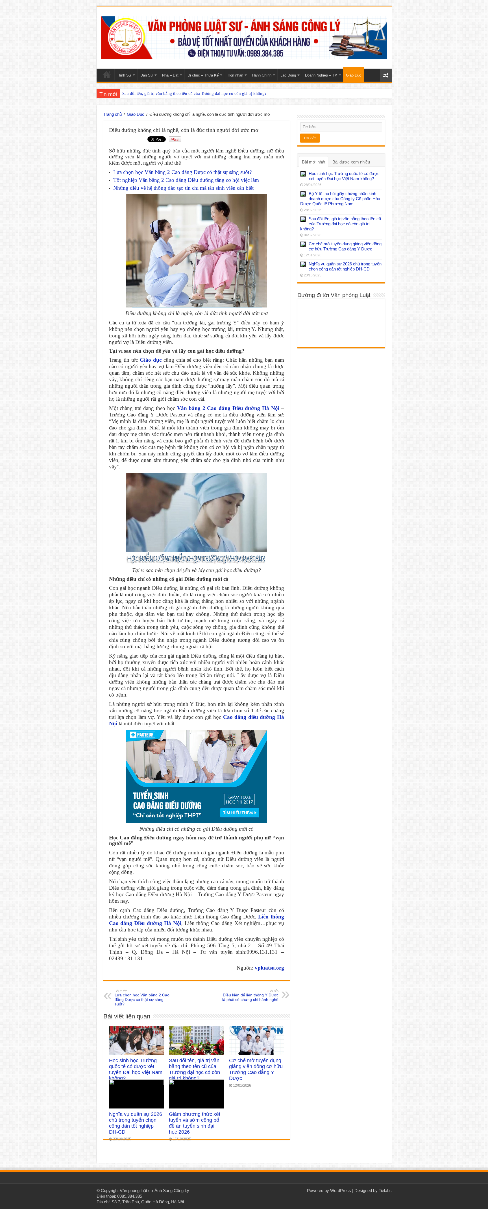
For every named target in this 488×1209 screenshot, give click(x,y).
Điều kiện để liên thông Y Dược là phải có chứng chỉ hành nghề (250, 995)
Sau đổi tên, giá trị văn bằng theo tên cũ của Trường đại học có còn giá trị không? (194, 93)
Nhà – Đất (170, 75)
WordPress (340, 1190)
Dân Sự (146, 75)
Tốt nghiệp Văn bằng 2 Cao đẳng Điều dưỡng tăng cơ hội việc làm (186, 180)
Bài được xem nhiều (351, 162)
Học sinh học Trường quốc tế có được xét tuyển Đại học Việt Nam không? (135, 1069)
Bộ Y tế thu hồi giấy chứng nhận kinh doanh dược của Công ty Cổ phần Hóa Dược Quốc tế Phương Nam (340, 198)
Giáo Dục (353, 75)
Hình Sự (124, 75)
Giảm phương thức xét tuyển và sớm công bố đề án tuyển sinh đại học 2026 (194, 1123)
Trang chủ (112, 114)
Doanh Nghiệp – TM (321, 75)
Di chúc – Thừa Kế (203, 75)
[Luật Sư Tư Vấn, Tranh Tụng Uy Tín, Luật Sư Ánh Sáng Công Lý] (244, 36)
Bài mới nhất (313, 162)
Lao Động (288, 75)
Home (106, 74)
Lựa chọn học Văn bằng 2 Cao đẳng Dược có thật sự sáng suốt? (182, 172)
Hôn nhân (235, 75)
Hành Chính (261, 75)
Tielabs (385, 1190)
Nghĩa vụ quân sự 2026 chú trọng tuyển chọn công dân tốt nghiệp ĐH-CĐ (135, 1123)
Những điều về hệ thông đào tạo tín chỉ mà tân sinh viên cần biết (183, 188)
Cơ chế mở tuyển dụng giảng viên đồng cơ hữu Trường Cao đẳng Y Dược (256, 1069)
